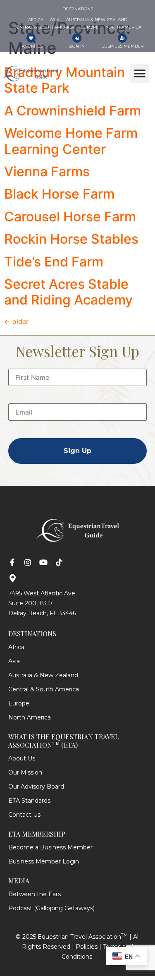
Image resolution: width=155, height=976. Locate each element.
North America (29, 717)
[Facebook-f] (12, 562)
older (16, 321)
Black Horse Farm (59, 194)
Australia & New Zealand (43, 675)
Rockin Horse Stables (71, 239)
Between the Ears (34, 894)
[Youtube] (43, 562)
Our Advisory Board (36, 786)
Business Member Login (43, 861)
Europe (18, 703)
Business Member (122, 46)
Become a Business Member (50, 847)
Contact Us (24, 814)
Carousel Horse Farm (70, 217)
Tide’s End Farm (53, 262)
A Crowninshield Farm (72, 111)
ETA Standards (29, 800)
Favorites (31, 46)
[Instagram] (27, 562)
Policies (87, 946)
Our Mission (25, 772)
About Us (21, 758)
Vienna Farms (47, 171)
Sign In (77, 46)
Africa (16, 647)
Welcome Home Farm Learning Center (71, 141)
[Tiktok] (59, 562)
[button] (139, 73)
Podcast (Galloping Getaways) (51, 908)
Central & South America (43, 689)
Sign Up (77, 451)
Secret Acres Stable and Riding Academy (68, 292)
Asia (14, 661)
